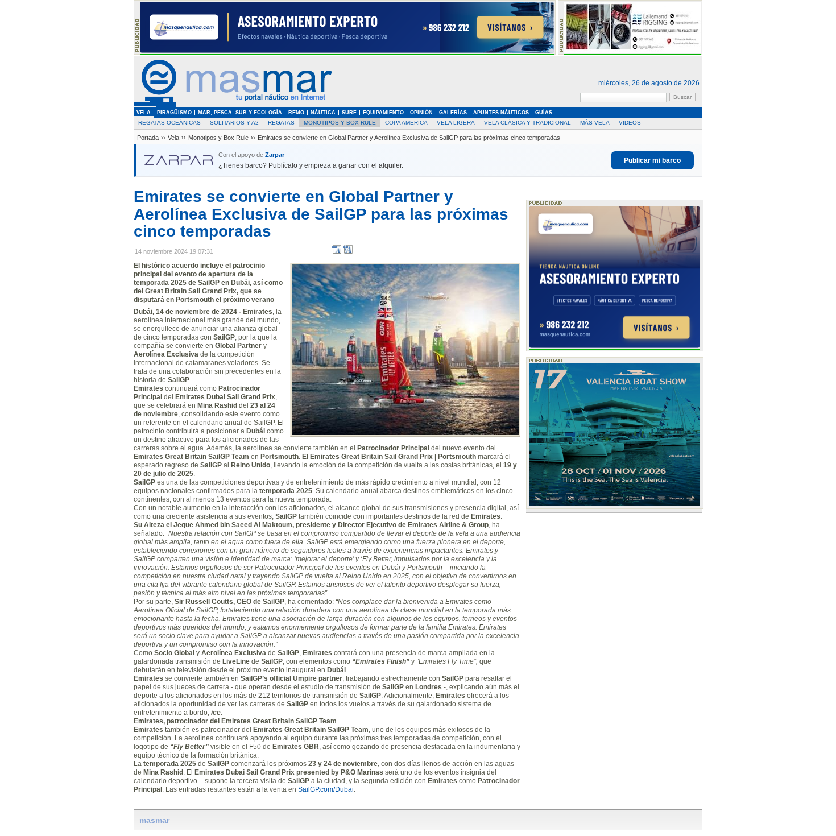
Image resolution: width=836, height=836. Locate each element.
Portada (148, 137)
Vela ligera (456, 122)
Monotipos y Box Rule (340, 122)
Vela (173, 137)
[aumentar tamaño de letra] (348, 252)
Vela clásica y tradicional (527, 122)
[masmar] (233, 105)
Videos (630, 122)
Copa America (406, 122)
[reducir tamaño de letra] (336, 252)
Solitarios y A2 (234, 122)
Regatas (281, 122)
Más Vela (595, 122)
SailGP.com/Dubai (326, 789)
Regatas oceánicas (169, 122)
